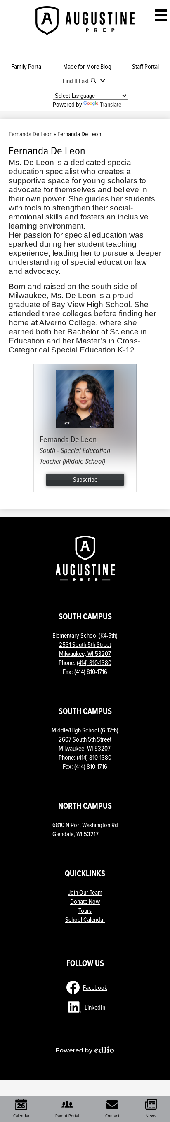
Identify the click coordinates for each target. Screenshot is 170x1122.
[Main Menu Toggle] (161, 15)
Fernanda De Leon (30, 133)
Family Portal (26, 66)
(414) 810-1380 (94, 662)
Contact (112, 1115)
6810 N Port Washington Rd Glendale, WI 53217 (85, 829)
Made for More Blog (87, 66)
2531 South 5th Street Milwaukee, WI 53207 (85, 649)
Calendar (21, 1115)
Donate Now (85, 901)
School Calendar (85, 919)
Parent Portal (67, 1115)
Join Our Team (85, 892)
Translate (110, 104)
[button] (85, 81)
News (151, 1115)
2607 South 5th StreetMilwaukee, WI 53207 (85, 744)
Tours (85, 910)
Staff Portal (145, 66)
